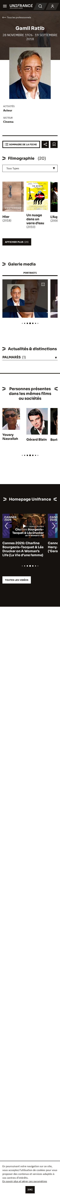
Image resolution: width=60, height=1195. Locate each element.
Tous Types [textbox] (12, 168)
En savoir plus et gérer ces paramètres (24, 1181)
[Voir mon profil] (52, 6)
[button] (43, 285)
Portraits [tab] (30, 272)
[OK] (30, 1189)
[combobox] (30, 168)
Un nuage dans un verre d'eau (35, 219)
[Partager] (45, 144)
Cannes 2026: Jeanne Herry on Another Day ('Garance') (20, 547)
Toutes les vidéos (16, 579)
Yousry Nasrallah (10, 437)
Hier (5, 217)
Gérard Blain (36, 440)
